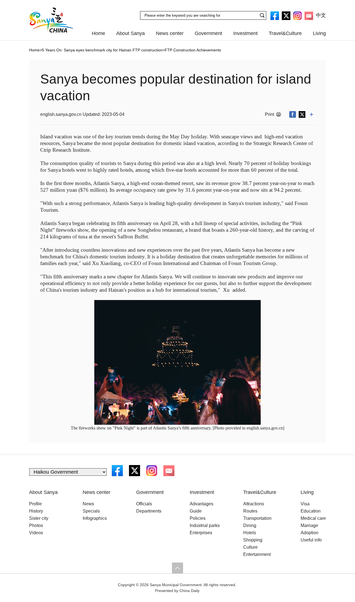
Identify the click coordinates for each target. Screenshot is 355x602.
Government (208, 33)
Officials (144, 503)
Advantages (201, 503)
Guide (196, 511)
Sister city (38, 518)
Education (311, 511)
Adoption (309, 532)
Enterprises (201, 532)
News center (170, 33)
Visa (305, 503)
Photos (36, 525)
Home (98, 33)
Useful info (311, 540)
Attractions (253, 503)
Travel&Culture (285, 33)
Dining (249, 525)
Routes (250, 511)
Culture (250, 547)
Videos (36, 532)
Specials (91, 511)
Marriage (309, 525)
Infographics (95, 518)
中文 (321, 15)
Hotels (249, 532)
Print (269, 114)
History (36, 511)
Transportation (257, 518)
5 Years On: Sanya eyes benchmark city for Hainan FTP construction (102, 50)
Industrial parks (205, 525)
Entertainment (257, 554)
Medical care (313, 518)
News (88, 503)
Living (319, 33)
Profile (35, 503)
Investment (245, 33)
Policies (198, 518)
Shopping (252, 540)
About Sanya (130, 33)
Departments (148, 511)
